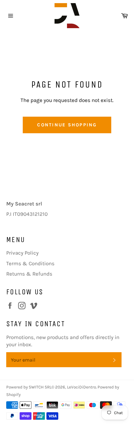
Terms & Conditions (30, 263)
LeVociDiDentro (81, 387)
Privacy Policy (22, 253)
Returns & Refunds (29, 274)
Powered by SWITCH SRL (28, 387)
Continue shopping (67, 125)
